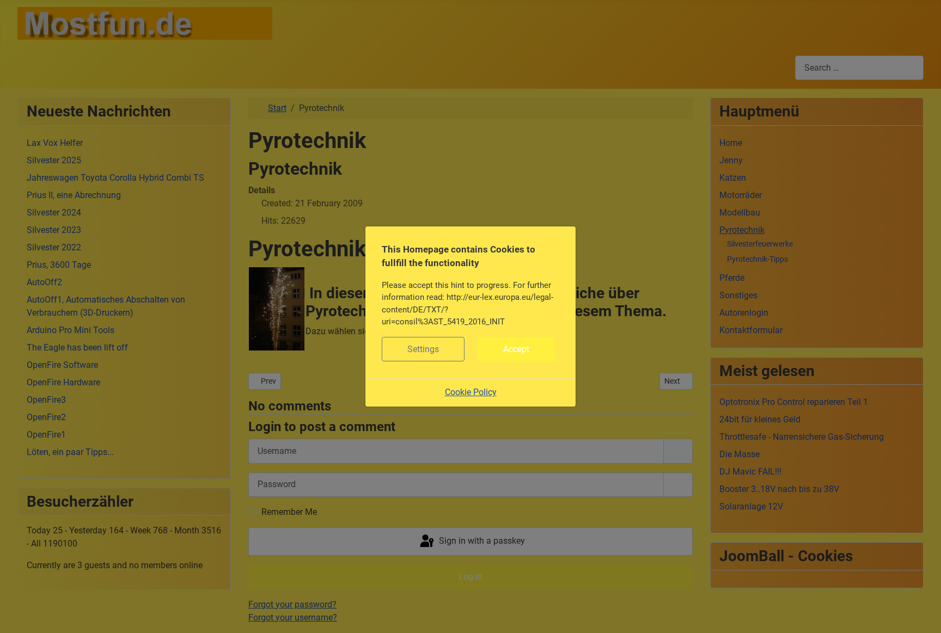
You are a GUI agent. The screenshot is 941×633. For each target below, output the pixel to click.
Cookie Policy (471, 392)
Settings (423, 349)
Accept (516, 349)
